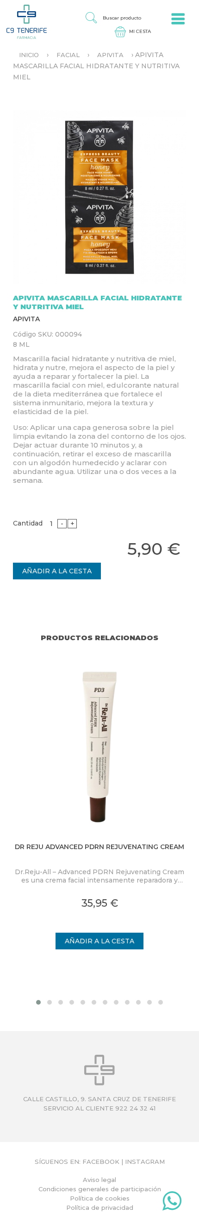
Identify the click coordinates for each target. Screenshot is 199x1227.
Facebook (100, 1161)
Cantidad (28, 523)
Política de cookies (100, 1198)
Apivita (110, 54)
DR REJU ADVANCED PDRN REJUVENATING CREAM (99, 847)
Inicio (29, 54)
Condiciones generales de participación (99, 1189)
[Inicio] (23, 21)
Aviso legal (99, 1179)
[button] (38, 1002)
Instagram (145, 1161)
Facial (68, 54)
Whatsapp (171, 1203)
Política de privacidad (99, 1207)
